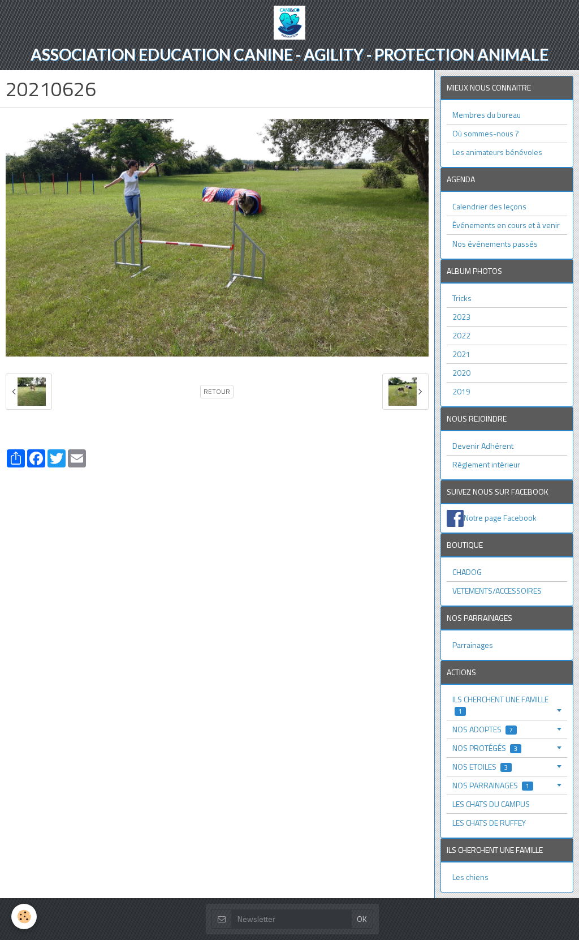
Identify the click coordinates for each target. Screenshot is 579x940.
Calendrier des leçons (489, 206)
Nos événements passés (495, 244)
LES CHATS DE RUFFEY (489, 823)
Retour (217, 392)
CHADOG (467, 572)
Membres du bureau (486, 115)
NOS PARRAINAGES (490, 785)
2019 (461, 391)
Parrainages (472, 645)
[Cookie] (24, 916)
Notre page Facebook (500, 517)
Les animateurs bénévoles (497, 152)
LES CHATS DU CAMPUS (491, 804)
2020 (461, 373)
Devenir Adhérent (482, 446)
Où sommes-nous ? (485, 133)
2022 (461, 335)
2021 (461, 354)
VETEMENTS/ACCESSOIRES (497, 590)
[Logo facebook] (455, 517)
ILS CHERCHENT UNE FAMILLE (500, 704)
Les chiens (470, 877)
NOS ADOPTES (482, 729)
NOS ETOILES (480, 766)
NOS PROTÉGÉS (484, 748)
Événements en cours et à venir (506, 225)
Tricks (462, 298)
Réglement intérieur (486, 464)
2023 (461, 317)
